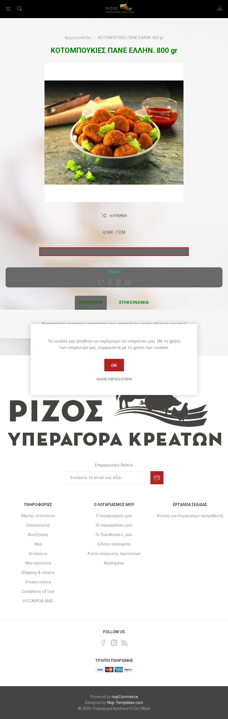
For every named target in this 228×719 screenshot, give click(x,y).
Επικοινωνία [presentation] (134, 302)
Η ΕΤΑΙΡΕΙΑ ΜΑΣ (38, 600)
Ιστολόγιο (38, 553)
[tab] (91, 303)
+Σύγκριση (118, 216)
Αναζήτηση (38, 534)
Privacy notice (38, 582)
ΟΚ (114, 365)
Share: (114, 271)
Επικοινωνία (37, 525)
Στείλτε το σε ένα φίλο (127, 283)
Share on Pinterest (119, 283)
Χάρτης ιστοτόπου (38, 515)
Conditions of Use (37, 591)
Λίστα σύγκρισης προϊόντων (113, 553)
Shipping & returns (38, 572)
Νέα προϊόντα (38, 563)
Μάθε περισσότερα (114, 379)
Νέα (38, 544)
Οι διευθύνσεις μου (114, 534)
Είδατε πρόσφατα (114, 544)
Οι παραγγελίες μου (114, 525)
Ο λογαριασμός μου (114, 515)
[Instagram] (114, 642)
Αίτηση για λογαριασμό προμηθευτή (190, 515)
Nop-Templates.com (125, 702)
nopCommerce (125, 696)
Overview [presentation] (91, 302)
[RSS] (124, 642)
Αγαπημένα (114, 563)
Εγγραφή (156, 477)
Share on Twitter (101, 283)
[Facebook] (103, 642)
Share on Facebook (110, 283)
